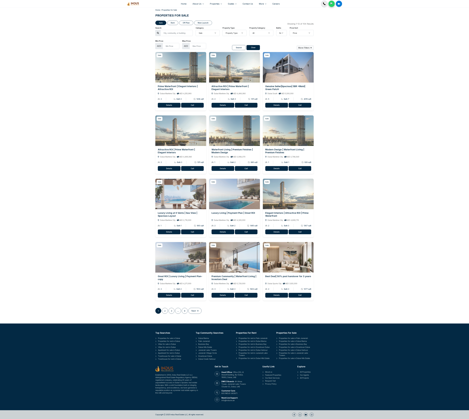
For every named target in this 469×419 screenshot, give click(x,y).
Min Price (159, 41)
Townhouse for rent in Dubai (169, 359)
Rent (173, 23)
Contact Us (248, 4)
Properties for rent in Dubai (169, 341)
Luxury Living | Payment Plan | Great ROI (233, 213)
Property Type (229, 28)
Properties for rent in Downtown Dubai (254, 347)
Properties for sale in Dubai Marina (293, 341)
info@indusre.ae (228, 400)
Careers (276, 4)
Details (169, 105)
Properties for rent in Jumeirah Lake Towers (253, 354)
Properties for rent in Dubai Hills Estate (254, 358)
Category (200, 28)
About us (268, 372)
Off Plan (186, 23)
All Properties (305, 372)
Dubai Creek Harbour (207, 359)
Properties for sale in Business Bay (293, 344)
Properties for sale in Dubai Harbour (293, 350)
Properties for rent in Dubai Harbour (253, 350)
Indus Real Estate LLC (179, 415)
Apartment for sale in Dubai (169, 350)
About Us (197, 4)
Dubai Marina (203, 338)
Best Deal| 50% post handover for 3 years (288, 276)
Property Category (257, 28)
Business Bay (203, 344)
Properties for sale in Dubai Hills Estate (294, 358)
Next (193, 311)
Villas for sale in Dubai (167, 344)
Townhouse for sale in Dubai (169, 356)
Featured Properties (273, 375)
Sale (161, 23)
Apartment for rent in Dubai (169, 353)
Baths (278, 28)
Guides (231, 4)
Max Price (186, 41)
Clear (253, 47)
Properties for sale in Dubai (169, 338)
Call (192, 105)
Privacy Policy (271, 384)
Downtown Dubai (205, 356)
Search (158, 28)
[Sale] (180, 67)
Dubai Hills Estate (205, 347)
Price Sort (294, 28)
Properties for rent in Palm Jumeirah (253, 338)
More (262, 4)
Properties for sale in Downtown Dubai (294, 347)
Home (184, 4)
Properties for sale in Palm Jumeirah (293, 338)
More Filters (305, 48)
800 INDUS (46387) (229, 393)
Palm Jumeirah (204, 341)
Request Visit (270, 381)
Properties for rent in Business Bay (252, 344)
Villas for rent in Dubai (167, 347)
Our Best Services (272, 378)
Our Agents (304, 375)
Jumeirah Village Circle (207, 353)
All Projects (304, 378)
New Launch (203, 23)
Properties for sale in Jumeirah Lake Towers (293, 354)
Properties (215, 4)
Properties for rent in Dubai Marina (252, 341)
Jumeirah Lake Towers (207, 350)
